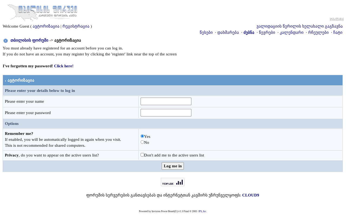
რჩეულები (318, 32)
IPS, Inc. (202, 211)
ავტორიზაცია (46, 26)
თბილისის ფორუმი (29, 40)
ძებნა (249, 32)
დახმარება (228, 32)
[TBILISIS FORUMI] (42, 11)
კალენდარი (292, 32)
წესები (206, 32)
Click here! (64, 66)
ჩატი (337, 32)
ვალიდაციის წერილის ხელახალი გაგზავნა (300, 26)
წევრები (267, 32)
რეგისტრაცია (75, 26)
